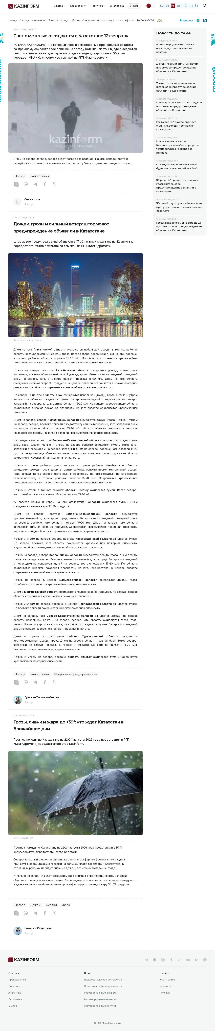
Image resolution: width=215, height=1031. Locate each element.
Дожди (35, 905)
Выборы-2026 (145, 20)
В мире (12, 1005)
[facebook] (171, 960)
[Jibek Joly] (187, 20)
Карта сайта (167, 979)
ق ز (191, 5)
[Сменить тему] (151, 5)
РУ (173, 5)
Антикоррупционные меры (100, 999)
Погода (20, 176)
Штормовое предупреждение (75, 674)
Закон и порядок (59, 20)
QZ (167, 5)
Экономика (15, 999)
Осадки (51, 905)
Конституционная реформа (118, 20)
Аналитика (117, 6)
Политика (14, 986)
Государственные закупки (100, 1005)
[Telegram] (35, 184)
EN (178, 5)
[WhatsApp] (25, 184)
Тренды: (13, 20)
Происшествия (17, 979)
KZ (162, 5)
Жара (66, 905)
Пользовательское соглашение (103, 979)
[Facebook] (45, 184)
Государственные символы (100, 992)
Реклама (165, 992)
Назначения (39, 20)
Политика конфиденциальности (103, 986)
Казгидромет (39, 176)
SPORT (134, 5)
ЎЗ (196, 5)
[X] (54, 184)
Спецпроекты (90, 20)
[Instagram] (16, 184)
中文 (184, 5)
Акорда (24, 20)
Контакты (165, 986)
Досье (76, 20)
